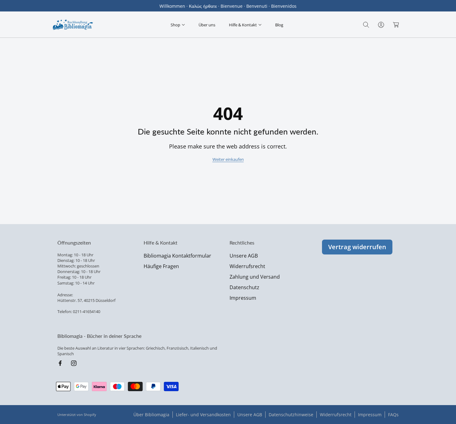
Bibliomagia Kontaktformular (177, 255)
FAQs (393, 414)
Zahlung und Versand (255, 276)
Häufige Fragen (161, 266)
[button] (178, 24)
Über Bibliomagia (151, 414)
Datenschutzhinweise (291, 414)
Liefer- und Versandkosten (203, 414)
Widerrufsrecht (247, 266)
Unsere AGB (244, 255)
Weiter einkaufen (228, 159)
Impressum (243, 297)
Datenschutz (244, 287)
